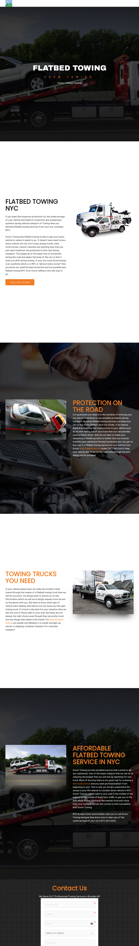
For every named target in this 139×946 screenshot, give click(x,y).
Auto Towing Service (90, 448)
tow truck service (81, 783)
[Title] (8, 3)
